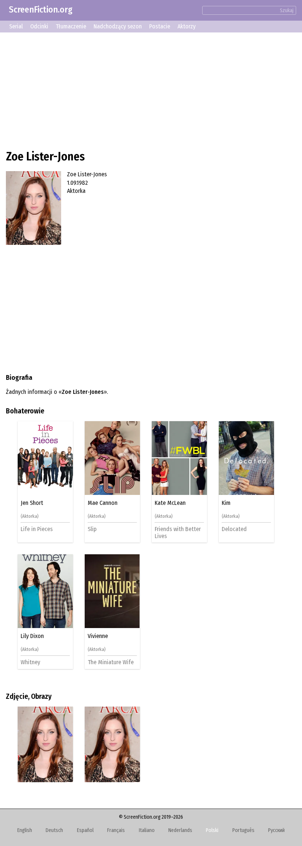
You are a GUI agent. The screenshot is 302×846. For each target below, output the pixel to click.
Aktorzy (187, 26)
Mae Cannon (102, 503)
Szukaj (287, 10)
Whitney (30, 662)
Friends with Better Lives (178, 532)
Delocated (234, 529)
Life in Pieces (37, 529)
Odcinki (39, 26)
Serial (16, 26)
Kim (226, 503)
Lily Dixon (32, 636)
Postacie (159, 26)
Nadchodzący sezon (118, 26)
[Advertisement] (151, 90)
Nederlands (180, 830)
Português (243, 830)
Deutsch (54, 830)
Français (116, 830)
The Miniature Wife (111, 662)
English (24, 830)
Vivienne (98, 636)
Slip (92, 529)
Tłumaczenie (71, 26)
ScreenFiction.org (41, 9)
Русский (276, 830)
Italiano (147, 830)
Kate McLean (170, 503)
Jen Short (32, 503)
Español (85, 830)
